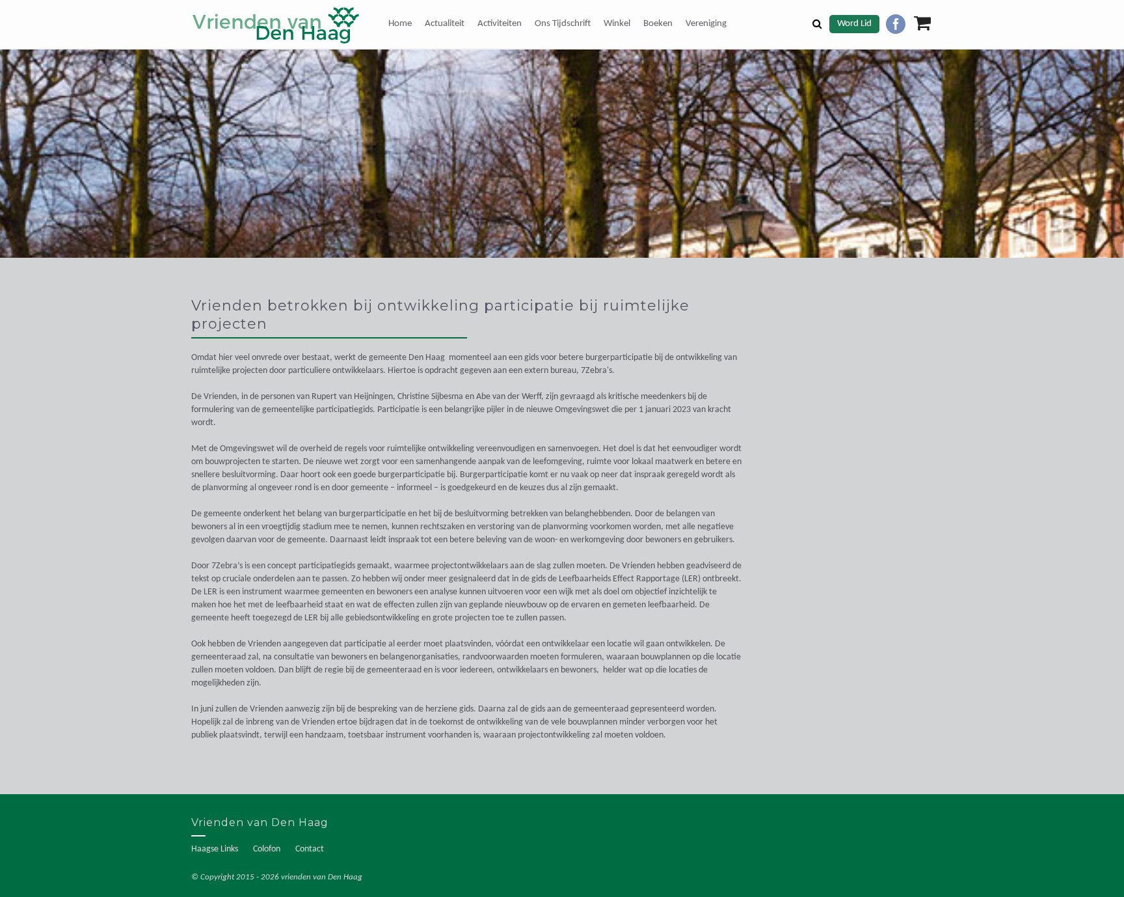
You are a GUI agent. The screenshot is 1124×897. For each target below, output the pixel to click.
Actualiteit (444, 24)
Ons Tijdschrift (563, 24)
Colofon (266, 849)
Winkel (617, 24)
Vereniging (706, 24)
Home (400, 24)
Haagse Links (214, 849)
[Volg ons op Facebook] (895, 24)
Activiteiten (499, 24)
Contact (309, 849)
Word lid (854, 24)
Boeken (658, 24)
